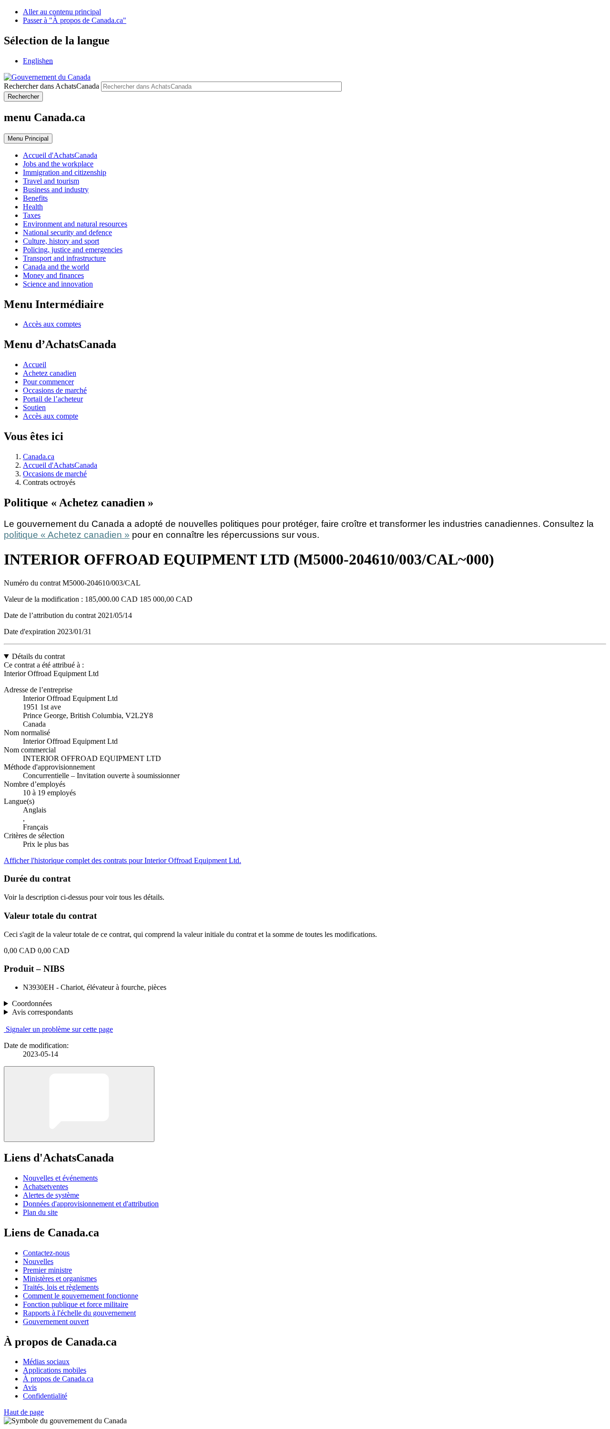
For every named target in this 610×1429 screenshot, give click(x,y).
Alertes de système (51, 1195)
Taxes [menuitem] (32, 215)
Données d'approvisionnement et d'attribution (91, 1204)
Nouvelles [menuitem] (38, 1261)
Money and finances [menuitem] (53, 275)
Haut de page (24, 1412)
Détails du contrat (38, 656)
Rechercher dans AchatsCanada (51, 86)
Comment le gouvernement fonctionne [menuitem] (80, 1296)
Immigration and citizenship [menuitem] (64, 172)
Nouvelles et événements (60, 1178)
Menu (28, 138)
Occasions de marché (55, 390)
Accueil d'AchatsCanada (60, 465)
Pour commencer (48, 382)
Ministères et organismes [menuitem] (60, 1279)
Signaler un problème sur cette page (59, 1029)
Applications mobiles (54, 1370)
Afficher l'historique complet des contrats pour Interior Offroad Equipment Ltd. (122, 860)
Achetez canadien (49, 373)
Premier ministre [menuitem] (47, 1270)
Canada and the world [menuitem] (56, 267)
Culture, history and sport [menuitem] (61, 241)
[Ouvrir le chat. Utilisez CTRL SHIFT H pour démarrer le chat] (79, 1104)
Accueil (34, 364)
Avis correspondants (42, 1012)
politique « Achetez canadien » (67, 535)
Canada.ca (38, 456)
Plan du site (40, 1212)
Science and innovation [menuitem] (58, 284)
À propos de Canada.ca (58, 1379)
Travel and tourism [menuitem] (51, 181)
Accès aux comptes (52, 324)
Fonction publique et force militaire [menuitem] (75, 1304)
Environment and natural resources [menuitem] (75, 224)
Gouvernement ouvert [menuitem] (56, 1321)
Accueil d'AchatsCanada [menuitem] (60, 155)
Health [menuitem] (33, 207)
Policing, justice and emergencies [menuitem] (72, 250)
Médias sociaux (46, 1361)
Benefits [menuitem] (35, 198)
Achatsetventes (45, 1186)
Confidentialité (45, 1396)
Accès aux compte (50, 416)
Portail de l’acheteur (53, 399)
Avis (30, 1387)
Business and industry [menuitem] (56, 189)
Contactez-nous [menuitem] (46, 1253)
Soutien (34, 407)
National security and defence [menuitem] (67, 232)
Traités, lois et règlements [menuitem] (61, 1287)
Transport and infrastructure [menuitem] (64, 258)
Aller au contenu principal (62, 12)
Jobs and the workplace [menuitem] (58, 164)
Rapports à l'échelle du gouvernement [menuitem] (79, 1313)
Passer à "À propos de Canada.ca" (74, 20)
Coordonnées (32, 1003)
